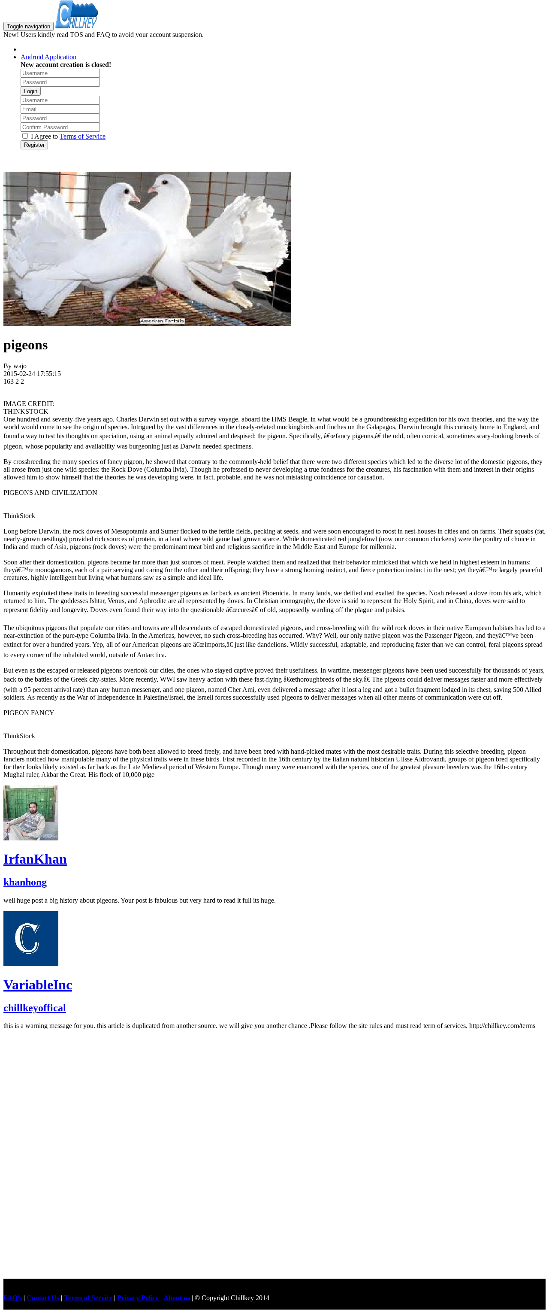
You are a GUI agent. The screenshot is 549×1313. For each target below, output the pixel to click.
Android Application (48, 57)
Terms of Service (83, 136)
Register (34, 145)
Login (30, 91)
